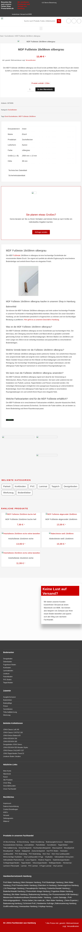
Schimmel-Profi (29, 903)
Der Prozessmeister (57, 894)
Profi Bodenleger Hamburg (52, 882)
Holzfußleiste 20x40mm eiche (20, 558)
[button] (41, 28)
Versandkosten (31, 60)
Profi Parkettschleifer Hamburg (24, 885)
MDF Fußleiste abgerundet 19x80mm (61, 519)
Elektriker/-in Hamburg (47, 885)
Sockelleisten (9, 36)
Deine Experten (71, 900)
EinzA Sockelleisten (11, 116)
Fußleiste (16, 255)
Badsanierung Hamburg (38, 894)
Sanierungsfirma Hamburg (68, 885)
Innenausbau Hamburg (28, 906)
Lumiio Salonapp (59, 897)
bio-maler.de (39, 900)
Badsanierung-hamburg (12, 903)
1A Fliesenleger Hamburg (14, 888)
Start (1, 36)
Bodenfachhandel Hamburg (14, 891)
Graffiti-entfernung (10, 906)
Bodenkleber (24, 492)
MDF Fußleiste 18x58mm (27, 116)
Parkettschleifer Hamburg (40, 897)
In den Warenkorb (45, 89)
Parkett (6, 486)
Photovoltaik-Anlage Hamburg (38, 891)
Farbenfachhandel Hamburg (58, 888)
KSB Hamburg (72, 894)
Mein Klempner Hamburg (31, 882)
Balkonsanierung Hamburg (65, 903)
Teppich (55, 486)
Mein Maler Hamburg (55, 900)
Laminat (43, 486)
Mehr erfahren (10, 420)
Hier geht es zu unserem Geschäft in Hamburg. (41, 320)
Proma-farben (27, 900)
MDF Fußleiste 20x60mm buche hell (20, 519)
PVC (32, 486)
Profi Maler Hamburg (11, 882)
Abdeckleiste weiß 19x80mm (61, 539)
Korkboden (20, 486)
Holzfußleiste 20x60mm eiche (20, 539)
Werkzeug (8, 492)
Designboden (70, 486)
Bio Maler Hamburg (20, 894)
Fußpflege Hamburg (45, 906)
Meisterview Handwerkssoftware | (16, 897)
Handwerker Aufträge (45, 903)
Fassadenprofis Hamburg (36, 888)
